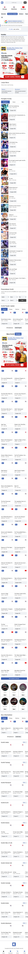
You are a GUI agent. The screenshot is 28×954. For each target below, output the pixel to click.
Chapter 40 (17, 430)
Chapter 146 (18, 414)
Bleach (10, 169)
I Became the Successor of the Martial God (20, 567)
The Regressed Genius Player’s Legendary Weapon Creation (20, 645)
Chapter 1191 (13, 201)
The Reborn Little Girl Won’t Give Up (20, 598)
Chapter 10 (4, 763)
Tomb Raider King (13, 142)
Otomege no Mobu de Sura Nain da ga (18, 758)
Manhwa (17, 309)
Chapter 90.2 (4, 323)
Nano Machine (12, 223)
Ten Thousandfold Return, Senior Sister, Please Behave (20, 535)
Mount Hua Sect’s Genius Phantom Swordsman (6, 778)
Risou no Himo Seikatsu (18, 778)
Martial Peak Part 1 (13, 187)
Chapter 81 (17, 681)
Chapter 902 (13, 128)
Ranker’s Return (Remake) (6, 921)
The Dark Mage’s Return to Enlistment (6, 941)
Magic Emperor (12, 124)
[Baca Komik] (2, 2)
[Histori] (17, 951)
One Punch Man (13, 233)
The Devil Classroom (5, 504)
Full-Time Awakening (14, 106)
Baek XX (16, 488)
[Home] (3, 951)
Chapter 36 (17, 540)
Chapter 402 (13, 219)
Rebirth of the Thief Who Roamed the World (20, 426)
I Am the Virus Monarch (19, 520)
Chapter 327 (13, 228)
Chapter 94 (17, 650)
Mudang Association (17, 941)
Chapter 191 (18, 493)
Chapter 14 (4, 493)
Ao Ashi (11, 178)
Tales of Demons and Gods (20, 582)
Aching (14, 880)
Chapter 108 (12, 282)
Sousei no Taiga (4, 598)
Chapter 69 (17, 477)
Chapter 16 (17, 634)
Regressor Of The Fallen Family (7, 551)
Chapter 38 (4, 905)
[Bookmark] (10, 951)
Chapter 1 (17, 446)
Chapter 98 (16, 783)
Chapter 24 (4, 446)
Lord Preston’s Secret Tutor (6, 799)
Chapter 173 (4, 540)
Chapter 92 (12, 273)
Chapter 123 (16, 925)
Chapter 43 (4, 665)
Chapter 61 (4, 414)
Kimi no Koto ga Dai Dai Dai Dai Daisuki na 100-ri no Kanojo (18, 319)
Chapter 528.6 (18, 587)
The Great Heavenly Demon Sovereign (20, 551)
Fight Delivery (4, 473)
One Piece (11, 196)
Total (23, 102)
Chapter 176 (12, 137)
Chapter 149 (16, 323)
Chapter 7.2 (16, 864)
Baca (5, 701)
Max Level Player (13, 269)
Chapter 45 (17, 602)
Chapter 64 (4, 650)
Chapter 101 (18, 508)
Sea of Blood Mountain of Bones (7, 520)
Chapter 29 (4, 383)
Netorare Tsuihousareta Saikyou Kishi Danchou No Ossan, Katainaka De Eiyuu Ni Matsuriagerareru (6, 758)
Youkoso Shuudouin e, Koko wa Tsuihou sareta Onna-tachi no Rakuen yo (18, 860)
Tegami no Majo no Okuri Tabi (20, 441)
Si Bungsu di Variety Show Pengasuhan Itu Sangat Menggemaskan (6, 901)
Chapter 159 (13, 110)
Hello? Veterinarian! (18, 410)
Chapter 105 (4, 587)
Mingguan (5, 102)
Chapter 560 (13, 155)
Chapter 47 (17, 571)
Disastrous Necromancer (15, 205)
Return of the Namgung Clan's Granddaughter (7, 441)
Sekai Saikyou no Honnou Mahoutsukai (18, 734)
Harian (14, 102)
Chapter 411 (12, 146)
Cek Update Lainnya (14, 685)
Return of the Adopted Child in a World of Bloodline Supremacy (7, 488)
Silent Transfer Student (19, 473)
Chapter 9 (17, 383)
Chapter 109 (18, 524)
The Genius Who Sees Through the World (7, 410)
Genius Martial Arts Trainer (18, 921)
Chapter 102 (4, 946)
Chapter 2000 (13, 192)
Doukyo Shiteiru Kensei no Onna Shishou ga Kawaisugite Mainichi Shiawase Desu (7, 457)
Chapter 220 (4, 864)
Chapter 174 (16, 946)
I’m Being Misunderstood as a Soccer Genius (20, 614)
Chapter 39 (4, 508)
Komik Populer (18, 328)
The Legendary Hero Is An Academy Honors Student (20, 504)
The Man (3, 629)
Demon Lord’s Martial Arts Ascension (7, 535)
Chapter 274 (4, 634)
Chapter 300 (13, 210)
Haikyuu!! (11, 214)
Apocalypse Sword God (19, 677)
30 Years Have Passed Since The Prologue (20, 394)
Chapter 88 (12, 119)
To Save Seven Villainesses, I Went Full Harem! (18, 840)
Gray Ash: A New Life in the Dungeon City (7, 661)
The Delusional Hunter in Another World (7, 582)
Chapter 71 (16, 844)
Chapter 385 (13, 182)
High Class (3, 426)
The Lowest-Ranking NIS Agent (7, 378)
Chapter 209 (13, 255)
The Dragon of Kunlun (18, 901)
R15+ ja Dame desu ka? (6, 880)
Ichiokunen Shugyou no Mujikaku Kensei (20, 378)
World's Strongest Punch (19, 629)
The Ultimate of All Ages (14, 151)
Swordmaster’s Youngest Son (16, 251)
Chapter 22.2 (4, 824)
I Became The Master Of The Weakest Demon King (7, 567)
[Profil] (24, 951)
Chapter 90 (17, 618)
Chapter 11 (16, 905)
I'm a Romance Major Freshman (18, 799)
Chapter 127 (12, 164)
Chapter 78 (4, 783)
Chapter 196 (13, 264)
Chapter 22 (4, 399)
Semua (4, 309)
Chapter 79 (4, 430)
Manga (10, 309)
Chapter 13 (17, 399)
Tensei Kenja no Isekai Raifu (6, 319)
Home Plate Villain (5, 677)
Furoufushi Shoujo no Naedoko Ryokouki (6, 819)
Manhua (23, 309)
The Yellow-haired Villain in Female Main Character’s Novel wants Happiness (20, 661)
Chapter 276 (18, 461)
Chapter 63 (17, 555)
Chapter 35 (4, 571)
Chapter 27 (4, 803)
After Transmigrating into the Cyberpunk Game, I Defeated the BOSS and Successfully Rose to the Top (7, 645)
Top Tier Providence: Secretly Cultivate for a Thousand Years (20, 457)
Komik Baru (18, 743)
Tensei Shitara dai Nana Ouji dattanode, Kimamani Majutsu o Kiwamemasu (6, 860)
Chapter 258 (4, 925)
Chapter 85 (17, 665)
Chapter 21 (4, 477)
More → (24, 769)
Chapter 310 (13, 237)
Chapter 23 (16, 885)
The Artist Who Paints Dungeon (7, 394)
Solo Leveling (12, 242)
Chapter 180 (13, 246)
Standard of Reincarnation (15, 260)
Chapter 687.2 (13, 173)
